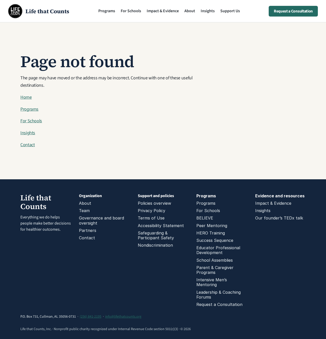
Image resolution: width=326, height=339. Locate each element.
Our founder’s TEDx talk (279, 217)
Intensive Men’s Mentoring (212, 282)
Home (26, 97)
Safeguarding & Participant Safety (156, 235)
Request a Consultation (219, 304)
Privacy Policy (151, 210)
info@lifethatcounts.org (123, 316)
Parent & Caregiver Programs (215, 270)
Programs (106, 11)
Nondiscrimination (155, 245)
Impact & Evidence (163, 11)
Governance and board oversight (102, 220)
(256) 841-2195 (90, 316)
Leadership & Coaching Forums (219, 295)
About (189, 11)
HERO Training (210, 232)
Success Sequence (214, 240)
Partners (87, 230)
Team (84, 210)
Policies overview (154, 203)
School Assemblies (214, 260)
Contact (27, 145)
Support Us (230, 11)
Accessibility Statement (161, 225)
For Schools (131, 11)
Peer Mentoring (211, 225)
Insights (208, 11)
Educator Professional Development (218, 250)
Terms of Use (151, 217)
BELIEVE (204, 217)
